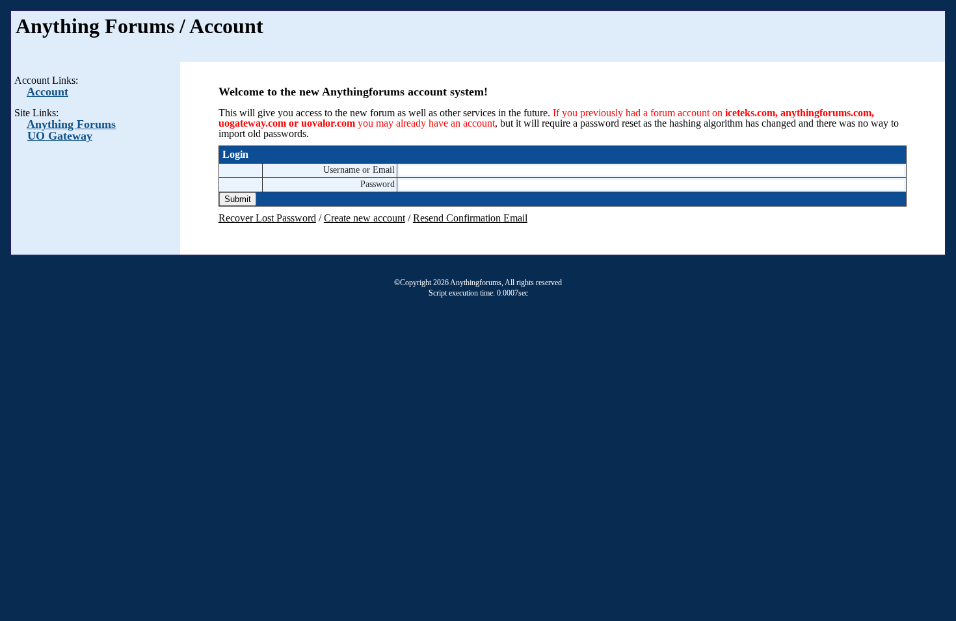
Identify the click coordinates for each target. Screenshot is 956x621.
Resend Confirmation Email (470, 217)
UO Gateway (59, 135)
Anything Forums (71, 124)
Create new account (364, 217)
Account (47, 91)
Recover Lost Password (267, 217)
